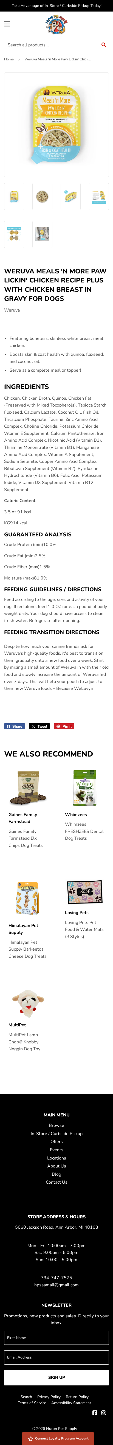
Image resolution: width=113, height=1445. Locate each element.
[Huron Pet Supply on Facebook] (94, 1413)
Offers (56, 1142)
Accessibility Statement (71, 1402)
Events (56, 1150)
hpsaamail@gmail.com (56, 1285)
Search (26, 1396)
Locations (56, 1158)
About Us (56, 1166)
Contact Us (56, 1182)
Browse (56, 1125)
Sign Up (56, 1377)
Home (9, 59)
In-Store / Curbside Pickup (57, 1134)
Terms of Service (32, 1402)
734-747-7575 (56, 1278)
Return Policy (77, 1396)
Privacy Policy (49, 1396)
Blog (56, 1174)
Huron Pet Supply (61, 1428)
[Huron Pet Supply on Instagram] (103, 1413)
